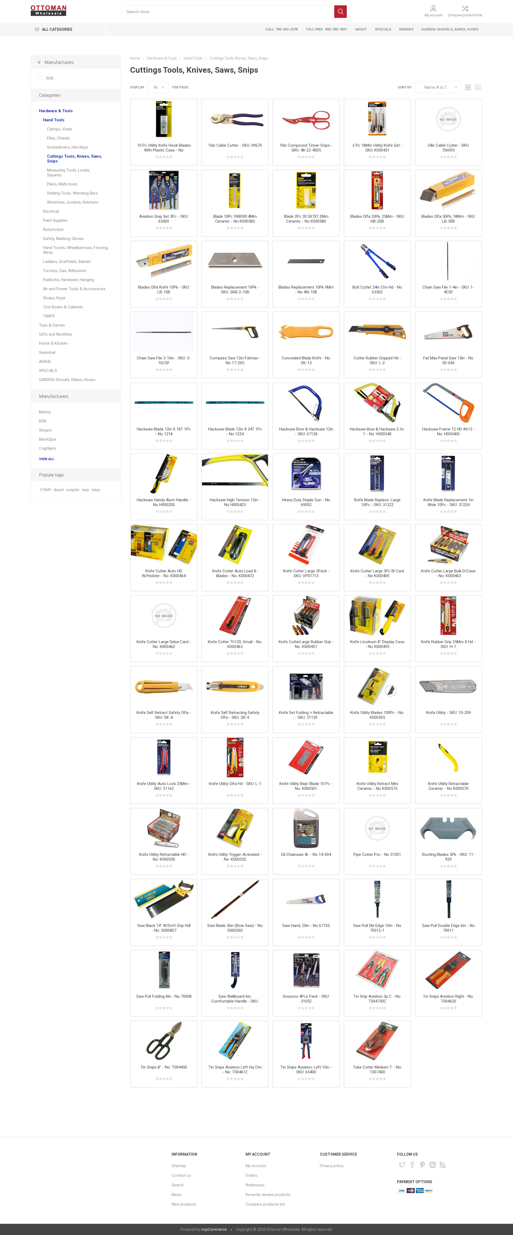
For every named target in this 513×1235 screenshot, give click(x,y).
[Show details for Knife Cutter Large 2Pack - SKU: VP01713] (306, 544)
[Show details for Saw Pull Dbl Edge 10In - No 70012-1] (377, 899)
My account (433, 15)
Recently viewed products (268, 1194)
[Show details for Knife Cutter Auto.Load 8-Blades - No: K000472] (235, 544)
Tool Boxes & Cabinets (63, 307)
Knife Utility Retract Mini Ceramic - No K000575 (377, 786)
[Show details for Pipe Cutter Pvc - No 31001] (377, 828)
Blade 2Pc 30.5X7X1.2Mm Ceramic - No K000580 (306, 219)
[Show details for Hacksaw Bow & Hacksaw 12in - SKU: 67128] (306, 403)
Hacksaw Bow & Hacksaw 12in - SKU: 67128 (306, 431)
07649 (45, 490)
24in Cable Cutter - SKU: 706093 (448, 148)
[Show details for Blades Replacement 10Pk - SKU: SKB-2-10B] (235, 261)
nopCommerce (214, 1229)
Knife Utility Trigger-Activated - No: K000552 (235, 857)
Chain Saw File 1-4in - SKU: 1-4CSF (448, 289)
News (176, 1194)
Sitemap (179, 1165)
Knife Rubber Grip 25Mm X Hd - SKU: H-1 (448, 644)
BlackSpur (47, 439)
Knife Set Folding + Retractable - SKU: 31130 (306, 715)
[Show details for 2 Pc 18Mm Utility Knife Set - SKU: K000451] (377, 119)
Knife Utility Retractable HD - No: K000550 (164, 857)
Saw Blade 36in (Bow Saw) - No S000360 (235, 928)
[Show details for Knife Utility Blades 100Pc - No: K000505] (377, 686)
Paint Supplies (55, 220)
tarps (96, 490)
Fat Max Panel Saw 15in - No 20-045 (448, 360)
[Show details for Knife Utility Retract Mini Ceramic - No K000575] (377, 757)
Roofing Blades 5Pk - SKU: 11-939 (448, 857)
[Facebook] (412, 1164)
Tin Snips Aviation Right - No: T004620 (448, 999)
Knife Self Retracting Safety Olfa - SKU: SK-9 (235, 715)
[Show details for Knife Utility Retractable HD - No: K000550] (164, 828)
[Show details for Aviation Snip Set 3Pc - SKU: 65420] (164, 190)
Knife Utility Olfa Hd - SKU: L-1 (235, 783)
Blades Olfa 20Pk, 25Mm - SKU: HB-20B (377, 219)
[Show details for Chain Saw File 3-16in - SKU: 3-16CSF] (164, 332)
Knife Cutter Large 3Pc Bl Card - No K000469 (377, 573)
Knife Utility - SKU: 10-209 (448, 712)
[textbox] (227, 11)
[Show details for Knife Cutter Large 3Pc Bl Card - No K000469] (377, 544)
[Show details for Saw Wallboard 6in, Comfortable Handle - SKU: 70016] (235, 970)
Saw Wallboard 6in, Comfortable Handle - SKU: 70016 (235, 1001)
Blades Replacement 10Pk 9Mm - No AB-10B (306, 289)
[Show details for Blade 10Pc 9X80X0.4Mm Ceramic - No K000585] (235, 190)
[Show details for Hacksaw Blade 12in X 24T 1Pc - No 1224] (235, 403)
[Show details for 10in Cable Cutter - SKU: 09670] (235, 119)
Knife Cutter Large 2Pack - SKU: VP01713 (306, 573)
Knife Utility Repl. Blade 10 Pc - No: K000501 (306, 786)
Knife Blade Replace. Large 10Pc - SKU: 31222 (377, 502)
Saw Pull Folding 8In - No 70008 (164, 996)
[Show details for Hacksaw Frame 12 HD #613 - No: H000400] (448, 403)
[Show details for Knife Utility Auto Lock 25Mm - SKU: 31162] (164, 757)
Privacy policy (332, 1165)
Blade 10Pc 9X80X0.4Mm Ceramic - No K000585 (235, 219)
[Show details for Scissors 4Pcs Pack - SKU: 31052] (306, 970)
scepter (72, 490)
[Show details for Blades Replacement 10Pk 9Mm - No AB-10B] (306, 261)
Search (340, 11)
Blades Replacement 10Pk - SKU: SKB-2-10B (235, 289)
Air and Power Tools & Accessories (74, 288)
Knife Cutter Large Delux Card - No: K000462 (164, 644)
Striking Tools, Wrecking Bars (72, 193)
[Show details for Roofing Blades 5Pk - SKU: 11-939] (448, 828)
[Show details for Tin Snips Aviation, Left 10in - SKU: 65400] (306, 1041)
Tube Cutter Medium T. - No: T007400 (377, 1069)
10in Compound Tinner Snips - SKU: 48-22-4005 (306, 148)
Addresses (255, 1185)
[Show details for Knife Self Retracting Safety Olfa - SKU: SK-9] (235, 686)
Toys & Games (52, 325)
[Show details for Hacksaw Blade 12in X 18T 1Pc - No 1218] (164, 403)
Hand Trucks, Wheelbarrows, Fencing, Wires (75, 250)
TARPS (49, 316)
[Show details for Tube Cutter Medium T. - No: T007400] (377, 1041)
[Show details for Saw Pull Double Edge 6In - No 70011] (448, 899)
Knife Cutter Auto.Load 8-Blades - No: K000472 (235, 573)
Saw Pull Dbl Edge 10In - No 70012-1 (377, 928)
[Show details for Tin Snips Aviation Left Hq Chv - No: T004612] (235, 1041)
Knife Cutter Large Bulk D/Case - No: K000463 (448, 573)
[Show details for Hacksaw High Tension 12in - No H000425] (235, 474)
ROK (50, 78)
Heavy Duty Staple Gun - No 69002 (306, 502)
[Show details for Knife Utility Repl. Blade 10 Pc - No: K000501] (306, 757)
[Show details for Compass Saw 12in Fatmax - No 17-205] (235, 332)
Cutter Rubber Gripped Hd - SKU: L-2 (377, 360)
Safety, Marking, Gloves (63, 238)
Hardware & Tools (56, 110)
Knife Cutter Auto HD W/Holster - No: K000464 (164, 573)
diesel (59, 490)
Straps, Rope (54, 298)
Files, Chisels (58, 138)
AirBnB (45, 361)
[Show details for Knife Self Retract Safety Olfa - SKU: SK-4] (164, 686)
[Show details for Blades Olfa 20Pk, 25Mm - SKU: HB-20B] (377, 190)
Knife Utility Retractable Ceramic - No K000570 (448, 786)
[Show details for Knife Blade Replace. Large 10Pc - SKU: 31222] (377, 474)
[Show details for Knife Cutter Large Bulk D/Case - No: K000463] (448, 544)
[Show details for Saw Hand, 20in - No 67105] (306, 899)
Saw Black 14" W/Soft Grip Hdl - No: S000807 (164, 928)
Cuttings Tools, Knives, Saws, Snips (74, 159)
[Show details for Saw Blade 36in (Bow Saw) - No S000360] (235, 899)
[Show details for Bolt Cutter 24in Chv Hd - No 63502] (377, 261)
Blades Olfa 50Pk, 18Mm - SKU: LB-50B (448, 219)
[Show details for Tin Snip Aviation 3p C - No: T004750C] (377, 970)
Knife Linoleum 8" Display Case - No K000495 (377, 644)
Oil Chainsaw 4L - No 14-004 (306, 854)
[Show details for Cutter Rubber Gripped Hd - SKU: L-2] (377, 332)
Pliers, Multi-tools (62, 184)
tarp (85, 490)
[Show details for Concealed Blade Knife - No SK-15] (306, 332)
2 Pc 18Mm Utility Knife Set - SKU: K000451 (377, 148)
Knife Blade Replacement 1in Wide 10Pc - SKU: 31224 (448, 502)
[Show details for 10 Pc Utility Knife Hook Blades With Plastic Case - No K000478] (164, 119)
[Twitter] (402, 1164)
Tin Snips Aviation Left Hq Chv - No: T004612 (235, 1069)
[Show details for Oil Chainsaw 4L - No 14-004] (306, 828)
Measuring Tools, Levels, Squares (68, 172)
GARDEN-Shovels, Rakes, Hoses (67, 379)
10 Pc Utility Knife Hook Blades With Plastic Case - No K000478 (164, 150)
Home (135, 58)
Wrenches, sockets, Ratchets (72, 202)
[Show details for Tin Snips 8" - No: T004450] (164, 1041)
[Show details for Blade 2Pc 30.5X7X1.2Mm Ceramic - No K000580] (306, 190)
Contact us (181, 1175)
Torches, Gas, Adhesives (64, 270)
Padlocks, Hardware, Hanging (68, 279)
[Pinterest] (422, 1164)
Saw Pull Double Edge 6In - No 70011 (448, 928)
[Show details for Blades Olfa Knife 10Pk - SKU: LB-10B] (164, 261)
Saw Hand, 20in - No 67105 (306, 925)
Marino (45, 412)
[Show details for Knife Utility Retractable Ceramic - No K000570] (448, 757)
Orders (251, 1175)
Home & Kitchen (53, 343)
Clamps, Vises (59, 129)
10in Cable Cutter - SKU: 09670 (235, 145)
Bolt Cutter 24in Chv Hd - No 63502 (377, 289)
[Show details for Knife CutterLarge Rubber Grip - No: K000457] (306, 615)
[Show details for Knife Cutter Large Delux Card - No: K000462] (164, 615)
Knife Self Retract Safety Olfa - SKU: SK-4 (164, 715)
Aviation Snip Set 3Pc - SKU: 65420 (163, 219)
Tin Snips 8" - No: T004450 (164, 1067)
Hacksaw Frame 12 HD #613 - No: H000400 (448, 431)
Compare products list (465, 15)
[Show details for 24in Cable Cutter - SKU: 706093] (448, 119)
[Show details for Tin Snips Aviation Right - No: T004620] (448, 970)
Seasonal (47, 352)
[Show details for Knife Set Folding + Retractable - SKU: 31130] (306, 686)
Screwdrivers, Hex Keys (67, 147)
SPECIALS (48, 370)
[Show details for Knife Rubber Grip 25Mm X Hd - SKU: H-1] (448, 615)
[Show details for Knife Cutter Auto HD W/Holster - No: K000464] (164, 544)
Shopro (45, 430)
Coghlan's (47, 448)
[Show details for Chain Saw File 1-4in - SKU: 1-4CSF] (448, 261)
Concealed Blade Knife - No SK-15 (306, 360)
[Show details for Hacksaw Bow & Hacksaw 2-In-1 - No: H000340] (377, 403)
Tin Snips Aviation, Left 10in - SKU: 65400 (306, 1069)
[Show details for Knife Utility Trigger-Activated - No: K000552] (235, 828)
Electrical (51, 211)
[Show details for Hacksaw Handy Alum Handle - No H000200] (164, 474)
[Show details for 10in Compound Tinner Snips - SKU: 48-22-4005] (306, 119)
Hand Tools (53, 120)
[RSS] (442, 1164)
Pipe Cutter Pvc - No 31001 (377, 854)
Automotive (53, 229)
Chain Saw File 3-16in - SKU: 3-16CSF (164, 360)
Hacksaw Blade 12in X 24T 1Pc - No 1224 (235, 431)
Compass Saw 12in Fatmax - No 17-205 (235, 360)
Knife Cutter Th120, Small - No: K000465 (235, 644)
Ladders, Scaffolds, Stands (67, 261)
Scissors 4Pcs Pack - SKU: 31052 (306, 999)
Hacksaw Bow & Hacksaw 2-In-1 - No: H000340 (377, 431)
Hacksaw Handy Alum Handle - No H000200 (164, 502)
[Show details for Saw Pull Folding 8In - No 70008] (164, 970)
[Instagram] (432, 1164)
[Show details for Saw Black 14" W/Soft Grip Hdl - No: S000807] (164, 899)
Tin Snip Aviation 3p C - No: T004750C (377, 999)
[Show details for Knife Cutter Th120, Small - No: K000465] (235, 615)
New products (184, 1204)
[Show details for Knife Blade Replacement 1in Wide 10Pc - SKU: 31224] (448, 474)
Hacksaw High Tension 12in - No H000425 (235, 502)
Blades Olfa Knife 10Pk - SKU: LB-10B (164, 289)
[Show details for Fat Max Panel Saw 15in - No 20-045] (448, 332)
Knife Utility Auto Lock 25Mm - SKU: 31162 (164, 786)
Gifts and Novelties (55, 334)
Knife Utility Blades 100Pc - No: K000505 (377, 715)
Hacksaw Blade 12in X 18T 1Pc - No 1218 (164, 431)
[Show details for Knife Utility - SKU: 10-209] (448, 686)
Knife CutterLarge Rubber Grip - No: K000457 (306, 644)
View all (46, 459)
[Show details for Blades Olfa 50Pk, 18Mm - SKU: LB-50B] (448, 190)
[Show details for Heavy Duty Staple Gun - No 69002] (306, 474)
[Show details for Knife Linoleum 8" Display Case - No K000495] (377, 615)
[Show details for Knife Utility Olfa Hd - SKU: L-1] (235, 757)
